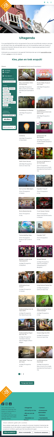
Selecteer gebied (8, 115)
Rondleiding (6, 94)
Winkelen (6, 91)
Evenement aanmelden (42, 411)
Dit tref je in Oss (30, 410)
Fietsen (10, 99)
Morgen (6, 72)
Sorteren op (6, 124)
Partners (42, 415)
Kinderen (12, 88)
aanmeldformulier (46, 52)
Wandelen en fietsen (29, 419)
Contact (42, 407)
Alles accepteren (9, 432)
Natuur (13, 102)
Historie (5, 105)
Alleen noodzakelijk (25, 432)
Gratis (4, 99)
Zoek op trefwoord (8, 78)
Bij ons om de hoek (29, 414)
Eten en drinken (8, 97)
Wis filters (7, 119)
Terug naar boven (27, 383)
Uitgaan (5, 88)
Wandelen (6, 102)
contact (8, 54)
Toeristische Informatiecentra (44, 419)
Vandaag (7, 70)
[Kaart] (44, 2)
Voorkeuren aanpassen (41, 432)
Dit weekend (8, 74)
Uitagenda (28, 407)
